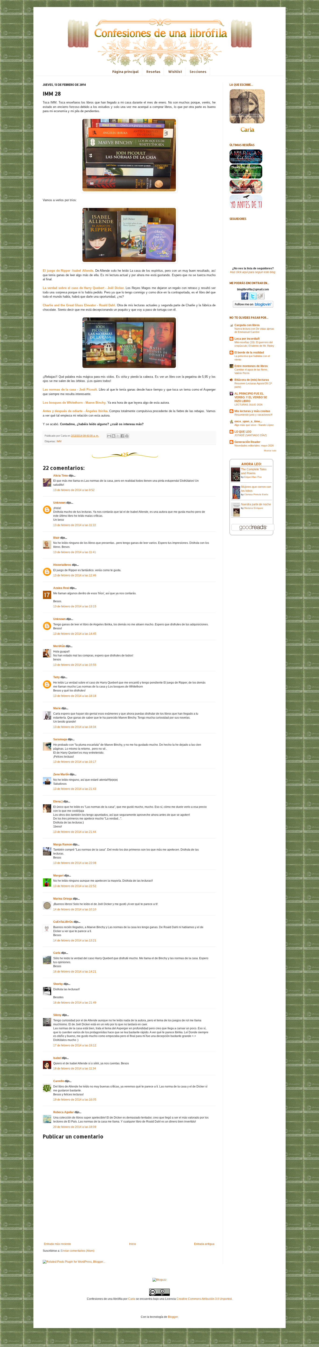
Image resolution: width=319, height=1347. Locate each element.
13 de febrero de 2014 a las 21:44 (74, 832)
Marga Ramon (62, 844)
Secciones (198, 72)
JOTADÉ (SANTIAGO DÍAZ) (250, 435)
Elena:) (58, 801)
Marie (57, 708)
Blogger (173, 1316)
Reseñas (153, 72)
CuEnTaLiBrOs (63, 921)
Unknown (59, 502)
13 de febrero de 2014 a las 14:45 (74, 633)
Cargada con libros (247, 325)
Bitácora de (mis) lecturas (251, 379)
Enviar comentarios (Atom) (77, 1250)
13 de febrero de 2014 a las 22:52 (74, 886)
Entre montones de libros (251, 366)
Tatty (56, 677)
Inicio (132, 1244)
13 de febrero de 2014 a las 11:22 (74, 525)
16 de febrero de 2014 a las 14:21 (74, 971)
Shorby (58, 984)
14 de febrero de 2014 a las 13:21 (74, 940)
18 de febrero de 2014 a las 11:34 (74, 1068)
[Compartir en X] (118, 436)
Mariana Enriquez (253, 508)
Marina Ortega (62, 898)
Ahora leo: (251, 464)
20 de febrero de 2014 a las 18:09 (74, 1127)
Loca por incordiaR (247, 338)
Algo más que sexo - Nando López (254, 425)
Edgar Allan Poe (253, 477)
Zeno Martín (61, 774)
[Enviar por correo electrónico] (109, 436)
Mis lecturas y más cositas (252, 411)
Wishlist (175, 72)
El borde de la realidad (249, 352)
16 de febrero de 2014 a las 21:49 (74, 1002)
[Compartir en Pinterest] (126, 436)
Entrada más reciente (57, 1244)
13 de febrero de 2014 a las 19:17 (74, 761)
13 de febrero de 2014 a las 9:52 (74, 490)
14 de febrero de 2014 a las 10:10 (74, 909)
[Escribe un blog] (113, 436)
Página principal (125, 72)
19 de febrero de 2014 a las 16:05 (74, 1099)
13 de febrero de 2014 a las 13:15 (74, 606)
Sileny (57, 1015)
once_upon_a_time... (248, 421)
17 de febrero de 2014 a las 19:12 (74, 1045)
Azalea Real (61, 588)
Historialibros (62, 565)
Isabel (57, 1058)
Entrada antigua (204, 1244)
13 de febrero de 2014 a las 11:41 (74, 552)
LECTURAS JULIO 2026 (248, 404)
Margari (58, 875)
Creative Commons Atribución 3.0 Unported (204, 1299)
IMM (59, 441)
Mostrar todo (270, 450)
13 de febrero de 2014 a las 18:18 (74, 696)
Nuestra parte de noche (256, 504)
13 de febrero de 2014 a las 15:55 (74, 664)
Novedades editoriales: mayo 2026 (254, 445)
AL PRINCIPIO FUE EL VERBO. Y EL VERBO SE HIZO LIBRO (250, 397)
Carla (56, 953)
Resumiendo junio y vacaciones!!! (253, 414)
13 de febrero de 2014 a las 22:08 (74, 863)
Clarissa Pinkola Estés (256, 494)
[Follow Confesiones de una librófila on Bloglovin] (253, 306)
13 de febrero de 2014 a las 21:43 (74, 789)
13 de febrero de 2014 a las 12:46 (74, 575)
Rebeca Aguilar (63, 1112)
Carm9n (58, 1081)
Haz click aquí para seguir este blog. (253, 272)
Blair (56, 537)
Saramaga (60, 739)
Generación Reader (247, 442)
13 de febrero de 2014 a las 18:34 (74, 727)
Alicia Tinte (60, 475)
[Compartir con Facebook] (122, 436)
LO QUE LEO (242, 431)
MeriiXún (59, 646)
